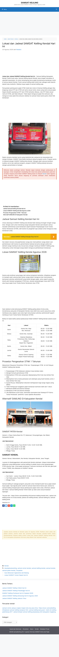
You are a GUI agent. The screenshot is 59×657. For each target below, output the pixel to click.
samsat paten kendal (8, 570)
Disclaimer (26, 629)
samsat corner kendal (24, 568)
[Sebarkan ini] (3, 505)
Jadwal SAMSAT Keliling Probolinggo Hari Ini (16, 590)
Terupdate (19, 570)
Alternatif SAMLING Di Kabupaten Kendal (15, 214)
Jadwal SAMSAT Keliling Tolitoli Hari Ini (14, 588)
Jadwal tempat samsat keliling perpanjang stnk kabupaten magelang (34, 612)
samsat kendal (50, 568)
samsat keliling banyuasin (37, 610)
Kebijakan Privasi (44, 629)
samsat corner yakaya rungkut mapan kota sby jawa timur (20, 608)
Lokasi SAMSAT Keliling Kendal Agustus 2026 (16, 210)
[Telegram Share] (11, 505)
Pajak (47, 632)
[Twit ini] (6, 505)
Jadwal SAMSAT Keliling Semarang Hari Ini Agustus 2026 (20, 596)
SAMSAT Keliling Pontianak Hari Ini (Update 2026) (17, 593)
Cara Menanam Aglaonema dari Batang (16, 573)
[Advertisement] (29, 24)
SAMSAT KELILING (29, 3)
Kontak (37, 629)
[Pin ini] (9, 505)
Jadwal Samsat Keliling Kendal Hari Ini (14, 208)
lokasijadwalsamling (10, 568)
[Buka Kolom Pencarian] (56, 9)
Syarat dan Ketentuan (15, 629)
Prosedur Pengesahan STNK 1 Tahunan (15, 212)
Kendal (44, 173)
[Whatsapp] (14, 505)
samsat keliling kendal (38, 568)
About (31, 629)
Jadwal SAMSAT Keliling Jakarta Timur (14, 598)
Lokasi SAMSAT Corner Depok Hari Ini (16, 575)
